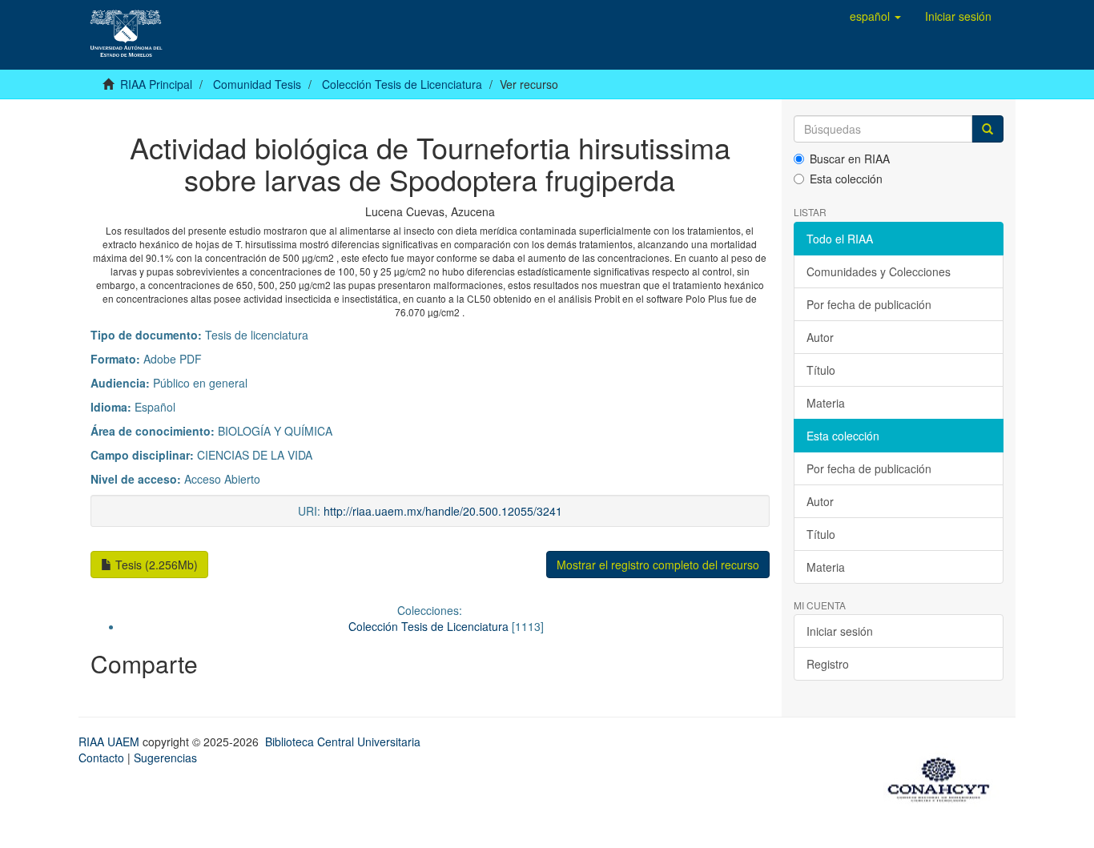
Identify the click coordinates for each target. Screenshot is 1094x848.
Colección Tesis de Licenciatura (402, 84)
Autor (820, 337)
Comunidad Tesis (257, 84)
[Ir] (987, 129)
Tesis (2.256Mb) (155, 565)
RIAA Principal (156, 84)
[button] (875, 16)
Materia (825, 403)
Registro (827, 664)
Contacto (101, 758)
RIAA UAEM (110, 741)
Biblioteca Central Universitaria (342, 741)
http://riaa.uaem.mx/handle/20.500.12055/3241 (443, 511)
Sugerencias (165, 758)
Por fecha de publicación (868, 304)
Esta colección (846, 179)
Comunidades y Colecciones (878, 271)
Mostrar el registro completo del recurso (658, 565)
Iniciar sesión (839, 631)
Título (820, 370)
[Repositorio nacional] (943, 777)
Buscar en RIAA (850, 159)
